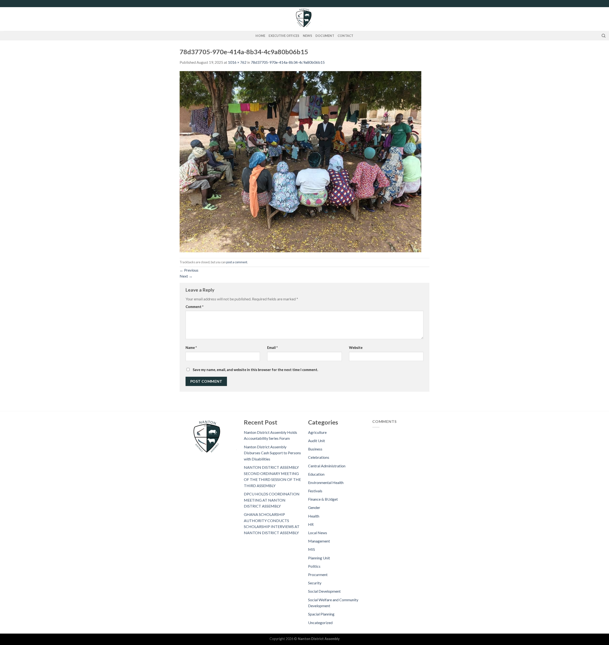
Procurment (318, 574)
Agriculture (317, 432)
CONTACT (346, 36)
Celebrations (318, 457)
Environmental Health (326, 482)
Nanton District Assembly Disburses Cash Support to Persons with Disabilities (272, 453)
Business (315, 449)
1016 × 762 (237, 62)
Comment (194, 307)
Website (356, 348)
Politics (314, 566)
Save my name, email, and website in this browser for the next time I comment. (255, 370)
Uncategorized (320, 622)
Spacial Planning (321, 614)
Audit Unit (316, 440)
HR (311, 524)
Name (191, 348)
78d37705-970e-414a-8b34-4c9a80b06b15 (288, 62)
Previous (189, 270)
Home (260, 36)
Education (316, 474)
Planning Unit (319, 558)
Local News (317, 532)
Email (272, 348)
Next (186, 276)
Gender (314, 507)
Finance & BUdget (323, 499)
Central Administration (326, 466)
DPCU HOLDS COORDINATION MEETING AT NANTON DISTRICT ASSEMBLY (272, 500)
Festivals (315, 491)
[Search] (603, 35)
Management (319, 541)
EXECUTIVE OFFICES (284, 36)
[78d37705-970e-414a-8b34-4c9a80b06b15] (300, 161)
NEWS (307, 36)
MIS (311, 549)
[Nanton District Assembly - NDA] (304, 19)
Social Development (324, 591)
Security (314, 583)
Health (313, 516)
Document (324, 36)
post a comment (236, 262)
